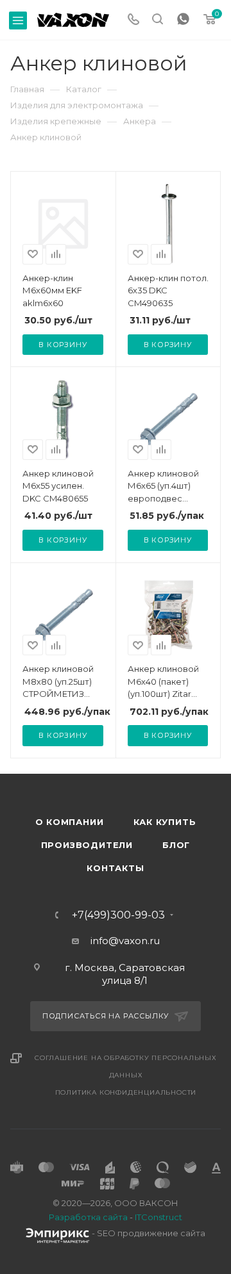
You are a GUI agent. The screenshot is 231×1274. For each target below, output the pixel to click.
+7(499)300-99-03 (118, 915)
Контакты (115, 868)
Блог (176, 845)
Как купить (164, 822)
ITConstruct (158, 1217)
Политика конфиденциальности (126, 1092)
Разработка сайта (88, 1217)
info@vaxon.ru (125, 941)
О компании (69, 822)
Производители (87, 845)
